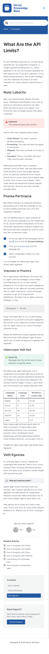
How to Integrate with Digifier (19, 549)
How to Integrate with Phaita (18, 545)
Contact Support (16, 622)
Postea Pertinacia (15, 590)
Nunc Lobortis (13, 586)
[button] (17, 530)
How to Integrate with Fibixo (18, 552)
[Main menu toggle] (44, 8)
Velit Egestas (13, 596)
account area (23, 246)
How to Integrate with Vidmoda (19, 556)
